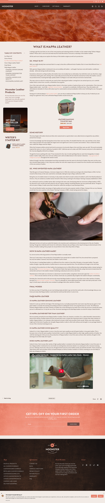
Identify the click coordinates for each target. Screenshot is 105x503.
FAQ (31, 479)
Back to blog (7, 398)
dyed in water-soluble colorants (46, 280)
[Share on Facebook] (97, 399)
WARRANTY (33, 476)
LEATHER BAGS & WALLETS (12, 474)
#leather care (51, 398)
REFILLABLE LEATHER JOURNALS (14, 471)
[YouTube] (102, 1)
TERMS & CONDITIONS (36, 469)
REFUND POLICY (35, 474)
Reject (100, 496)
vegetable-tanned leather (55, 87)
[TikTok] (100, 1)
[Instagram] (98, 1)
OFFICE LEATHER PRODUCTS (12, 476)
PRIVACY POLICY (35, 471)
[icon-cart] (102, 6)
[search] (95, 6)
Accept (94, 496)
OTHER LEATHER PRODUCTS (12, 479)
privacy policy (8, 500)
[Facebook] (94, 1)
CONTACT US (33, 463)
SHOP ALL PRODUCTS (10, 463)
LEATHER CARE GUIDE (10, 481)
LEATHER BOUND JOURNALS (12, 469)
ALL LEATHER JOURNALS (11, 466)
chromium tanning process (45, 269)
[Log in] (98, 6)
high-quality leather (51, 94)
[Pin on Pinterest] (100, 399)
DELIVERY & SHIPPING (10, 484)
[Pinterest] (96, 1)
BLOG (31, 466)
